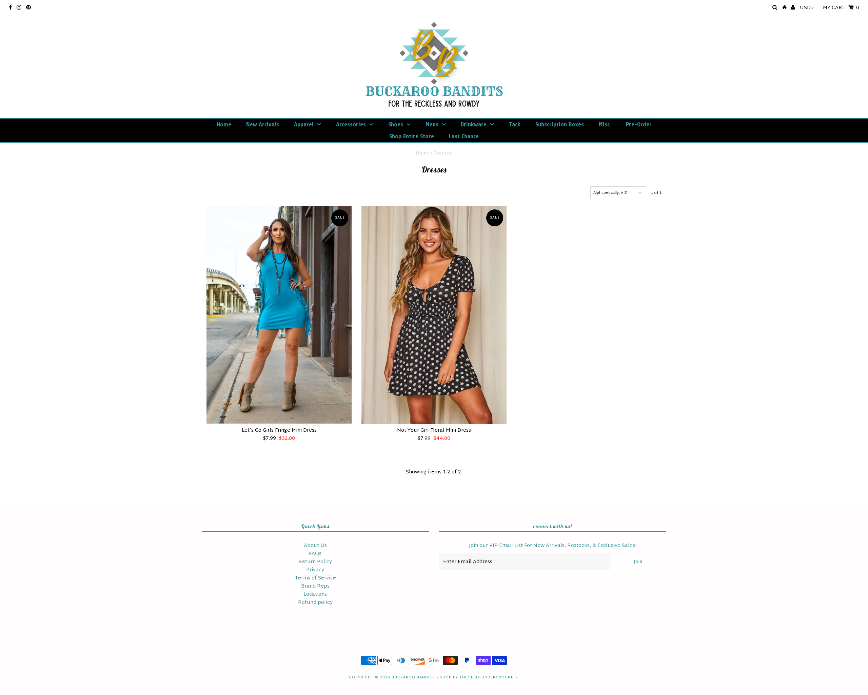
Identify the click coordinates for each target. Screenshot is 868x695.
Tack (514, 124)
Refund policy (315, 602)
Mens (432, 124)
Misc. (605, 124)
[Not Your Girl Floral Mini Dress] (434, 315)
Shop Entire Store (411, 136)
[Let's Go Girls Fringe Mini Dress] (279, 315)
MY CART (841, 8)
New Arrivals (262, 124)
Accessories (351, 124)
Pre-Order (639, 124)
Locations (315, 594)
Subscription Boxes (559, 124)
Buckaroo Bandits (413, 677)
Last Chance (464, 136)
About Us (315, 545)
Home (224, 124)
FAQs (315, 553)
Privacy (315, 570)
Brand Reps (315, 586)
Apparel (304, 124)
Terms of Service (315, 578)
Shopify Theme (456, 677)
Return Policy (315, 562)
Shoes (395, 124)
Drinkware (474, 124)
